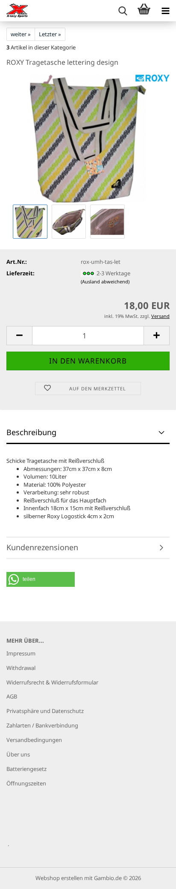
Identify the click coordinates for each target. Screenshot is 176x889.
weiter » (21, 34)
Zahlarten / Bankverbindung (42, 725)
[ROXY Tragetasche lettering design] (88, 138)
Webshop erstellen (59, 878)
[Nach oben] (152, 876)
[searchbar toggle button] (122, 10)
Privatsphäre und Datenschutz (45, 711)
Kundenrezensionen (42, 547)
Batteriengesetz (26, 769)
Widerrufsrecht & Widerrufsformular (52, 682)
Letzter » (50, 34)
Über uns (18, 754)
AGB (11, 696)
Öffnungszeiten (26, 783)
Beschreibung (31, 432)
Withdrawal (20, 668)
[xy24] (14, 10)
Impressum (20, 653)
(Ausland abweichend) (105, 281)
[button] (19, 335)
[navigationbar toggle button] (165, 10)
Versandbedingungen (34, 740)
